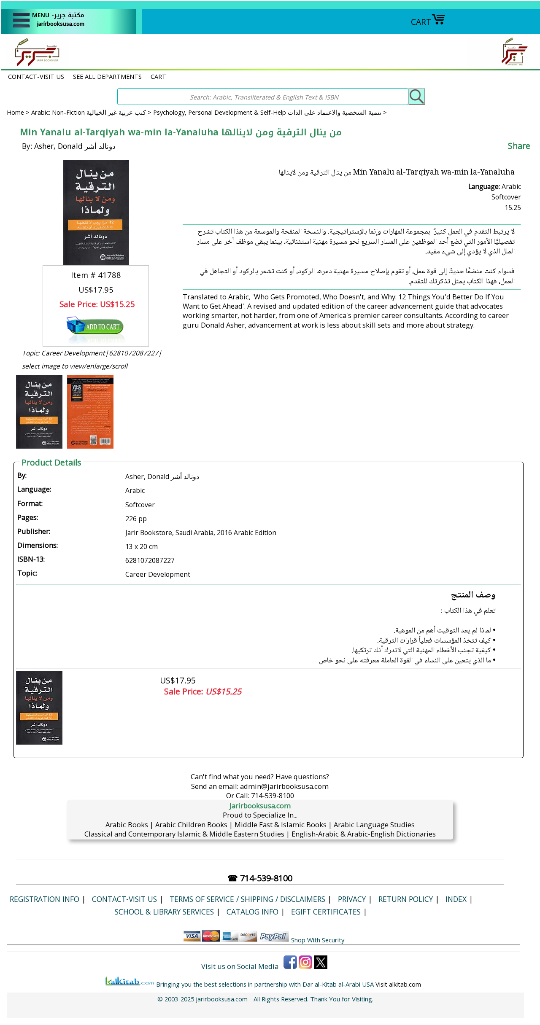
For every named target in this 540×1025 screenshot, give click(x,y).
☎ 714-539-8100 (259, 878)
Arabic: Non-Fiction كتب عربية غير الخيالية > (92, 112)
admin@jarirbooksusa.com (284, 786)
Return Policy (405, 899)
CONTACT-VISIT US (36, 76)
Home (15, 112)
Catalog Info (252, 912)
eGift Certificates (326, 912)
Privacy (352, 899)
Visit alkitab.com (398, 984)
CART (421, 21)
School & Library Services (164, 912)
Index (456, 899)
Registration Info (44, 899)
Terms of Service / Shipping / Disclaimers (247, 899)
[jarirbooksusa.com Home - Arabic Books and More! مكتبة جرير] (35, 64)
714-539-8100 (272, 795)
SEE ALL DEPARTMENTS (107, 76)
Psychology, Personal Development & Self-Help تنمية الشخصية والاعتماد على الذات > (270, 112)
